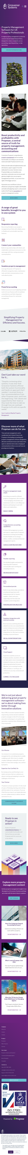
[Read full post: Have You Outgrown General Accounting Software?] (14, 913)
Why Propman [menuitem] (4, 1043)
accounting (17, 191)
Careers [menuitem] (3, 1032)
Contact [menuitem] (3, 1034)
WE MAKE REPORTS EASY (10, 572)
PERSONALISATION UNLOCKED (12, 604)
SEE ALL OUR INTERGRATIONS (12, 638)
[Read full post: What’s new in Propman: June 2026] (14, 950)
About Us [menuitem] (3, 1029)
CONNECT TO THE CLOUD (11, 676)
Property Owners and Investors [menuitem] (8, 1052)
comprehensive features (12, 830)
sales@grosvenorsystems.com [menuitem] (8, 1070)
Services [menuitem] (3, 1046)
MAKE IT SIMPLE (8, 511)
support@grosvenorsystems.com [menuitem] (8, 1075)
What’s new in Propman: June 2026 (14, 961)
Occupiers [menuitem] (3, 1061)
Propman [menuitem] (3, 1041)
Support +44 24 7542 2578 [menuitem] (7, 1072)
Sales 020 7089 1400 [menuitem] (6, 1067)
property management (7, 157)
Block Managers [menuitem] (4, 1058)
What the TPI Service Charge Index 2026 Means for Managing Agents (14, 999)
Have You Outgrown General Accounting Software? (14, 924)
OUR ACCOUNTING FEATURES (12, 545)
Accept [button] (10, 1152)
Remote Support (14, 1080)
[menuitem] (14, 1026)
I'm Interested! (12, 934)
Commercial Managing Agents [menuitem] (7, 1055)
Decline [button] (17, 1152)
